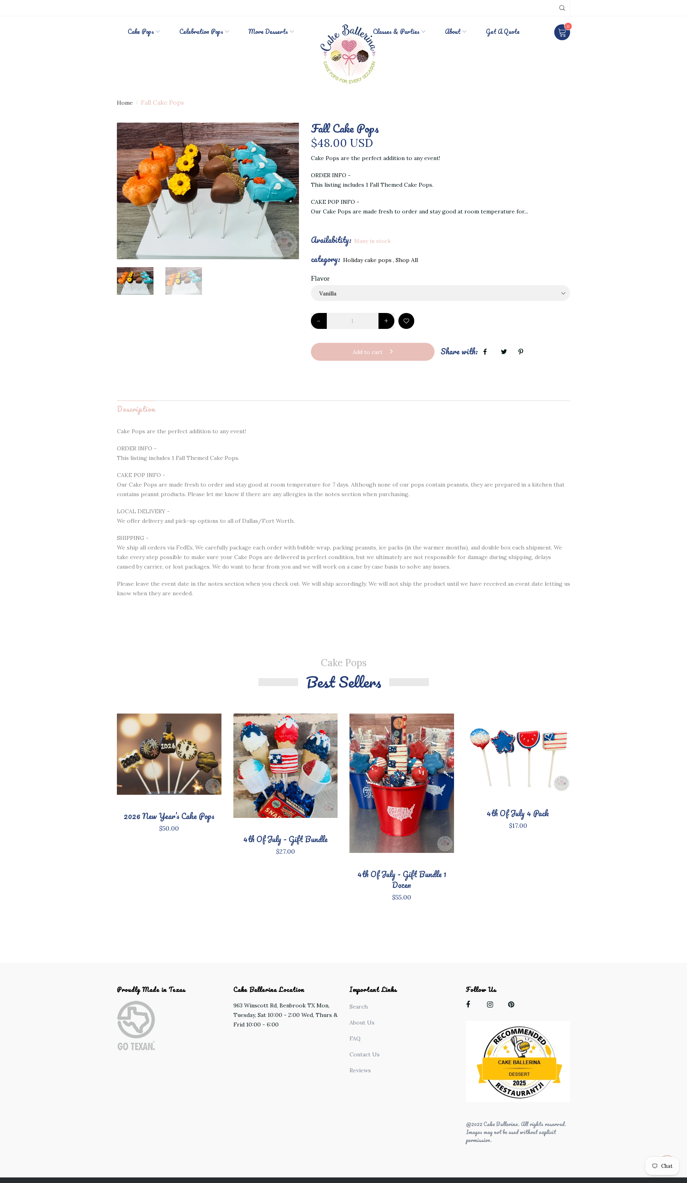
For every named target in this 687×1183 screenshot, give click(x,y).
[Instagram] (492, 1006)
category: (325, 259)
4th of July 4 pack (518, 813)
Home (125, 102)
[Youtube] (513, 1006)
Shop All (407, 260)
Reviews (360, 1070)
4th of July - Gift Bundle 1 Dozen (401, 879)
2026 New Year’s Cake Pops (169, 816)
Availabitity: (331, 240)
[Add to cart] (544, 760)
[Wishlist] (406, 321)
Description (136, 409)
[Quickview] (169, 766)
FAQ (355, 1038)
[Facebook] (471, 1006)
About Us (362, 1022)
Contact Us (364, 1054)
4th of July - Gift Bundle (285, 839)
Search (358, 1006)
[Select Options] (195, 762)
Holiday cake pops (367, 260)
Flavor (320, 278)
